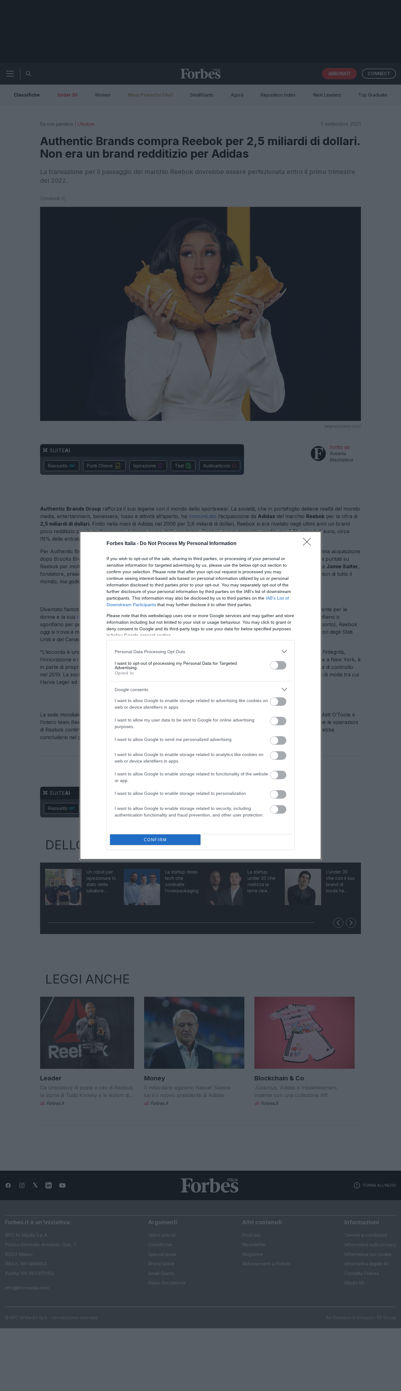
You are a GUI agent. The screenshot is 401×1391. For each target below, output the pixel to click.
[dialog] (200, 695)
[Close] (309, 544)
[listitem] (200, 651)
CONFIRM (155, 839)
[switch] (278, 665)
